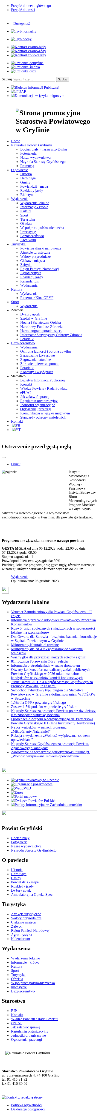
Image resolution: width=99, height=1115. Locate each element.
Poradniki (27, 339)
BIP (14, 1011)
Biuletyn (26, 195)
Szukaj (7, 79)
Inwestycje (28, 232)
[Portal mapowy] (24, 796)
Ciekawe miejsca (32, 261)
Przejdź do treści (23, 10)
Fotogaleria (28, 153)
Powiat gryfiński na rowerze (40, 248)
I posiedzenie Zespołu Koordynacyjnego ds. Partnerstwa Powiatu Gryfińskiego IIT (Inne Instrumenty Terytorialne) (53, 721)
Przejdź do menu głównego (31, 6)
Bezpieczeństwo (32, 236)
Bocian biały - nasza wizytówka (43, 149)
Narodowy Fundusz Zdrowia (41, 327)
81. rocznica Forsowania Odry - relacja (39, 661)
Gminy (25, 182)
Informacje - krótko (34, 207)
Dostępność (21, 23)
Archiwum (28, 240)
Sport (24, 215)
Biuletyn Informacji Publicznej (42, 380)
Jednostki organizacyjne (37, 405)
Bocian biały (20, 838)
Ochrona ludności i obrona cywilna (45, 351)
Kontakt (26, 384)
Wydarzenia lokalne (34, 203)
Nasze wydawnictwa (35, 157)
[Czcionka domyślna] (27, 63)
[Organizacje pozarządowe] (31, 784)
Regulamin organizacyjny (39, 401)
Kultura (25, 211)
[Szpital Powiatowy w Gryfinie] (35, 780)
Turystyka (27, 219)
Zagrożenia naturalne (35, 360)
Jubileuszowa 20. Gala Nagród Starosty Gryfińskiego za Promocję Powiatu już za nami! (52, 684)
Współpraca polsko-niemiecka (42, 228)
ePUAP (26, 392)
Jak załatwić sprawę (34, 397)
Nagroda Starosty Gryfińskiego (43, 162)
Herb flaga (28, 178)
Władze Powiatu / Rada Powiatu (43, 388)
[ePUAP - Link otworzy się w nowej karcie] (18, 91)
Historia (26, 174)
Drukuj (16, 464)
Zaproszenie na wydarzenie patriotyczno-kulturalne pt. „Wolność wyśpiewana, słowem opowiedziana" (50, 754)
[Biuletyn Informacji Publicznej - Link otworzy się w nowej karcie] (35, 87)
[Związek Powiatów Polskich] (33, 801)
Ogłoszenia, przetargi (35, 409)
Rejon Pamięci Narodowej (39, 269)
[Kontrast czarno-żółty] (28, 51)
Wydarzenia (29, 285)
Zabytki (26, 265)
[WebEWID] (21, 788)
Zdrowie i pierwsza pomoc (39, 364)
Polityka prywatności (26, 1105)
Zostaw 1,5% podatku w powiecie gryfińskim (44, 707)
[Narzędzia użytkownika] (4, 457)
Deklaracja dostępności (28, 1109)
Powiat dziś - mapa (34, 186)
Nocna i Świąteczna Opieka (40, 322)
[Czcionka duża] (23, 71)
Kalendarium (29, 281)
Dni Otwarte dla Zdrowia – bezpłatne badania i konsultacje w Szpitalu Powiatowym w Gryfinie (54, 639)
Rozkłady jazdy (31, 190)
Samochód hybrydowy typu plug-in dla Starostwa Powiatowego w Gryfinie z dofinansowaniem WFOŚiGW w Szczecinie (53, 694)
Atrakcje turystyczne (35, 252)
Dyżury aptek (30, 314)
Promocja (27, 166)
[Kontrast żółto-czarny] (28, 55)
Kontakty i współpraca (36, 372)
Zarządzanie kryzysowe (37, 355)
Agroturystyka (30, 273)
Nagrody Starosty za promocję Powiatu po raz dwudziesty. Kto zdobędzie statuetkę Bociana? (53, 713)
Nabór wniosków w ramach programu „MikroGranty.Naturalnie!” (39, 729)
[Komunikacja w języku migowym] (37, 96)
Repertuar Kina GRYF (36, 298)
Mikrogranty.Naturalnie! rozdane (35, 645)
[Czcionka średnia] (25, 67)
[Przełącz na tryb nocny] (21, 39)
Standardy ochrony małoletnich (43, 417)
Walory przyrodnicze (35, 256)
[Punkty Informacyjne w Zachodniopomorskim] (46, 805)
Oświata (26, 223)
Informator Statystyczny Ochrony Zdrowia (51, 335)
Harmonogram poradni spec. (41, 331)
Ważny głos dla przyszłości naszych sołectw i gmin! (48, 657)
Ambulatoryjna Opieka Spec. (32, 894)
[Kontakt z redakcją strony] (22, 1097)
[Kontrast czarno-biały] (28, 47)
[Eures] (17, 792)
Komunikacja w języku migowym (45, 413)
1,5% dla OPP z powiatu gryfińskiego (38, 702)
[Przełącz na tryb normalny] (23, 31)
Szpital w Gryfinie (33, 318)
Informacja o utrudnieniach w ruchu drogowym (45, 665)
